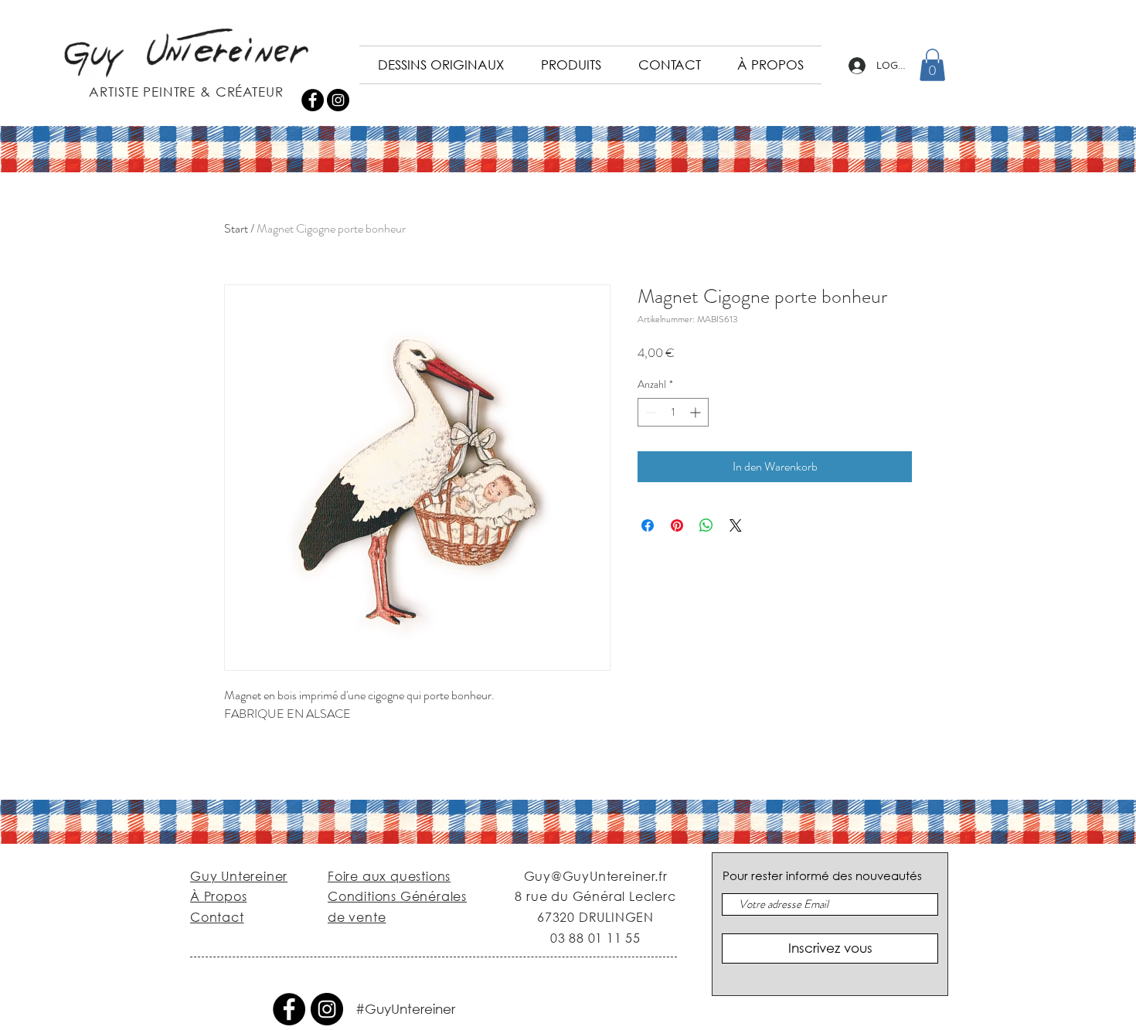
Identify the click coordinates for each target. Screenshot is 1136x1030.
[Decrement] (649, 412)
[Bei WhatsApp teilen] (706, 525)
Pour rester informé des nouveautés (822, 876)
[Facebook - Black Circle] (312, 100)
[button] (932, 65)
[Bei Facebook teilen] (647, 525)
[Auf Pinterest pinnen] (677, 525)
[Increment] (696, 412)
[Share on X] (735, 525)
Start (236, 228)
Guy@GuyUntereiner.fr (596, 876)
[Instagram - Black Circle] (338, 100)
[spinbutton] (673, 412)
